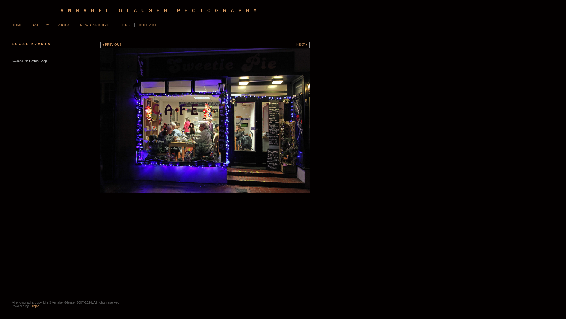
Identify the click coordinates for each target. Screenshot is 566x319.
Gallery (41, 25)
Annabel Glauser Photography (160, 10)
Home (17, 25)
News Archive (95, 25)
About (65, 25)
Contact (148, 25)
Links (124, 25)
